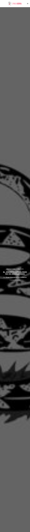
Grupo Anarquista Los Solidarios (16, 277)
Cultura (21, 269)
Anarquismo (11, 269)
